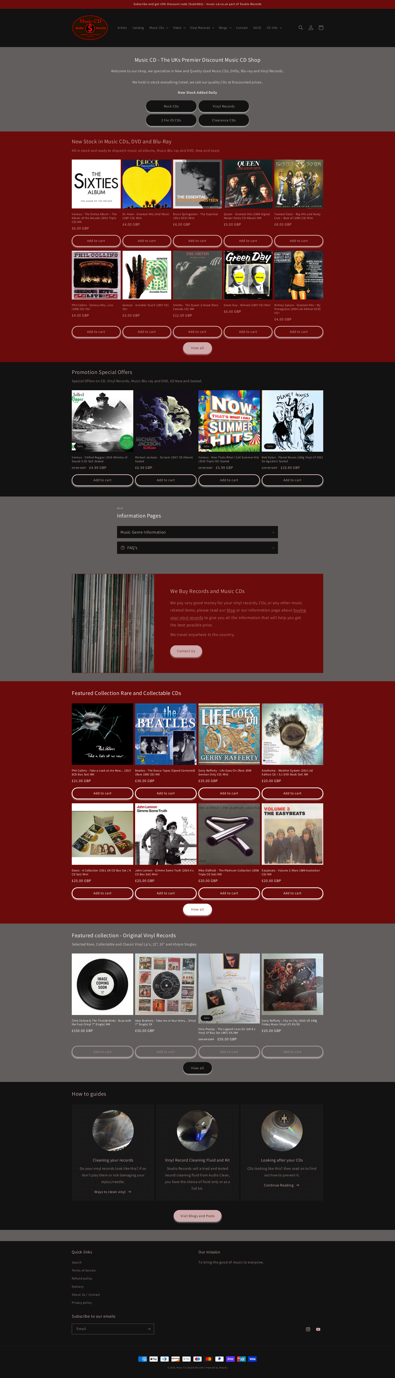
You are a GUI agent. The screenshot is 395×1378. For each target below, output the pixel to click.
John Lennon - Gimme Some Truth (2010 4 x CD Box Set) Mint (164, 872)
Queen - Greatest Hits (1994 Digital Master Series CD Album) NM (247, 216)
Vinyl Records (224, 106)
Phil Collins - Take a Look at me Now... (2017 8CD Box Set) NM (101, 772)
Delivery (78, 1287)
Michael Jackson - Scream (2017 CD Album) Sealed (164, 459)
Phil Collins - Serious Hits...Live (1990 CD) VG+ (92, 307)
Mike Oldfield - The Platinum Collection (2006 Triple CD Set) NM (228, 872)
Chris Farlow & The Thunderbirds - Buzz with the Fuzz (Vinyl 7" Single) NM (101, 1022)
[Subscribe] (149, 1329)
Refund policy (82, 1278)
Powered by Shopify (216, 1367)
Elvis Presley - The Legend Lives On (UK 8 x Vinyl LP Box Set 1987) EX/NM (227, 1031)
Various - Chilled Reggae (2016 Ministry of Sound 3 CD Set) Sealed (99, 459)
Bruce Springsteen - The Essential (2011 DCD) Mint (195, 216)
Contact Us (186, 651)
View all (197, 348)
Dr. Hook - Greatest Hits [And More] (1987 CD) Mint (146, 216)
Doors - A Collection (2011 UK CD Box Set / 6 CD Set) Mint (101, 872)
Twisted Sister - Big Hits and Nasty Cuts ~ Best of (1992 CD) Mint (297, 216)
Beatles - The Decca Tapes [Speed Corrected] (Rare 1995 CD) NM (165, 772)
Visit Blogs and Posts (198, 1216)
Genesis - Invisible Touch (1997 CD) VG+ (146, 307)
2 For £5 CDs (171, 120)
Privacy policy (82, 1303)
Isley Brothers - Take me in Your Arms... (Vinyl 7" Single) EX (165, 1022)
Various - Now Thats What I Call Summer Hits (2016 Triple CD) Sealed (228, 459)
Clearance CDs (224, 120)
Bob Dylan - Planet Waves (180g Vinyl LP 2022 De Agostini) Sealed (292, 459)
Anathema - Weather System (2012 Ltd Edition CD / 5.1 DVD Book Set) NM (287, 772)
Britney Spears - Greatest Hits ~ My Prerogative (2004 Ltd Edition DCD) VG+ (297, 309)
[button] (158, 27)
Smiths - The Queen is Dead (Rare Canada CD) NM (195, 307)
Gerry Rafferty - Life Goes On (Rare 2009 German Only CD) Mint (224, 772)
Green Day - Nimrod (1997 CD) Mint (247, 305)
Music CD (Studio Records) (190, 1367)
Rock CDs (171, 106)
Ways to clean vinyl (109, 1191)
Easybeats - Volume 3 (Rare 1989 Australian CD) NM (291, 872)
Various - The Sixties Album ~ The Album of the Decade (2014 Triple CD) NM (94, 218)
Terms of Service (84, 1270)
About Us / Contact (86, 1295)
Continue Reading (279, 1185)
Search (77, 1262)
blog (231, 610)
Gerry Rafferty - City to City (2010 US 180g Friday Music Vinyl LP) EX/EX (289, 1022)
